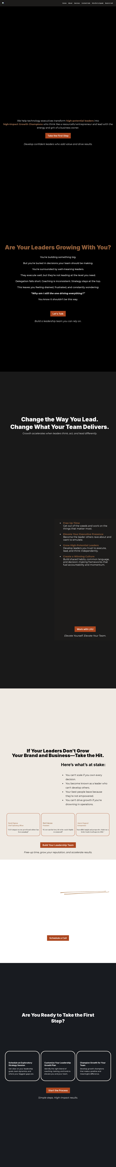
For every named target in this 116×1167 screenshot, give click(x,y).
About (70, 3)
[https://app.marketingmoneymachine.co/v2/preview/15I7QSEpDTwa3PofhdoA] (3, 3)
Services (77, 3)
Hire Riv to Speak (97, 3)
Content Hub (86, 3)
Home (64, 3)
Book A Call (109, 3)
